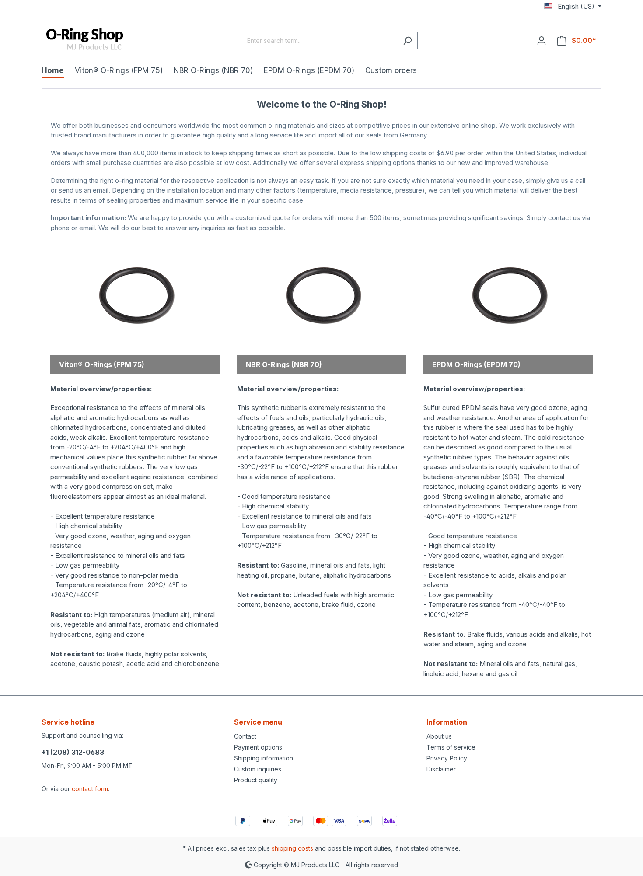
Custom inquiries (257, 769)
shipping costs (292, 848)
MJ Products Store (322, 236)
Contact (245, 736)
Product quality (255, 780)
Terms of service (450, 747)
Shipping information (263, 758)
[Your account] (541, 40)
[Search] (407, 40)
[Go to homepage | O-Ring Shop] (85, 39)
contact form (90, 788)
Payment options (258, 747)
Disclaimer (441, 769)
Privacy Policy (446, 758)
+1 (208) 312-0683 (73, 752)
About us (439, 736)
